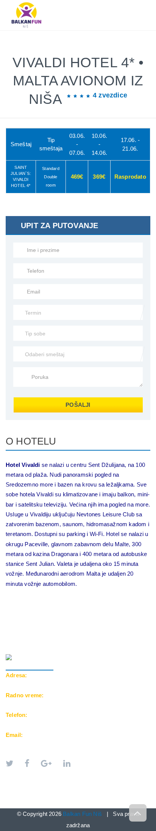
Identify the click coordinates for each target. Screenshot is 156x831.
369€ (99, 176)
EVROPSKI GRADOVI (80, 34)
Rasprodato (130, 176)
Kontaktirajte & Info (43, 50)
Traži (96, 50)
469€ (77, 176)
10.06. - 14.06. (99, 144)
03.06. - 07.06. (77, 144)
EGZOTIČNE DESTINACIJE (45, 42)
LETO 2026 (26, 34)
